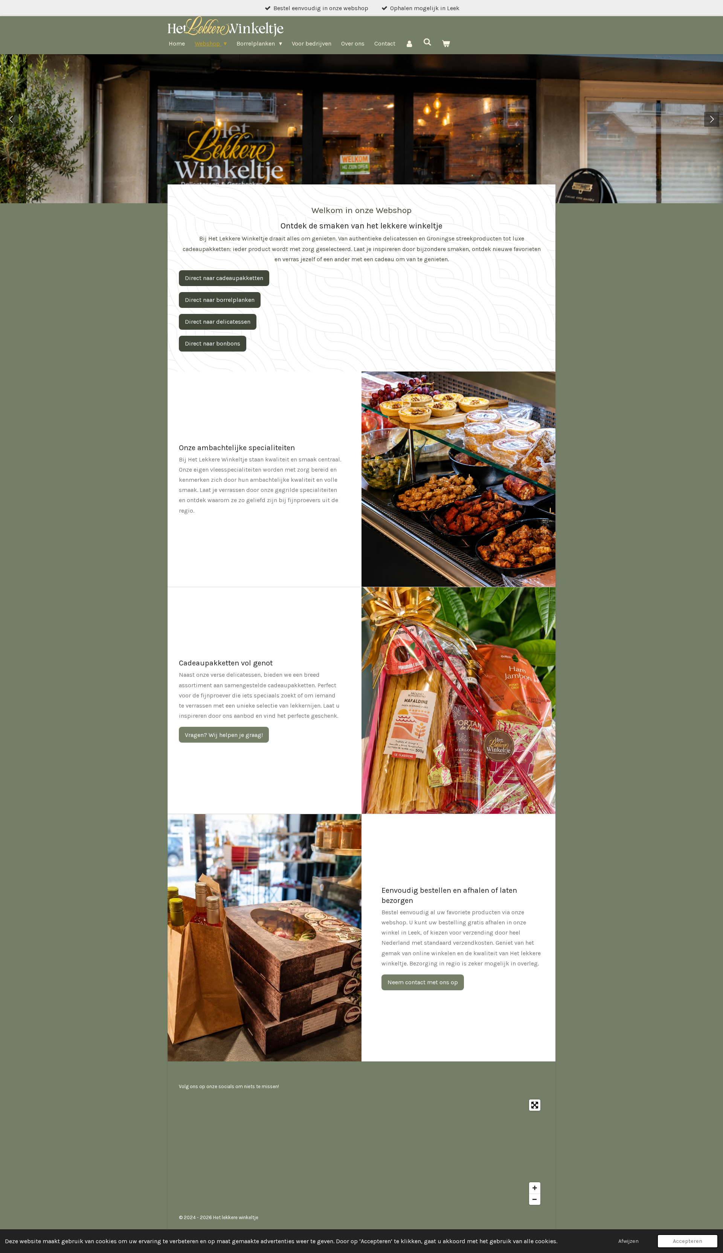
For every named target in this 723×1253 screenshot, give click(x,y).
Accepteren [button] (687, 1241)
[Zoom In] (534, 1188)
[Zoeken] (427, 42)
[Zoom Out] (534, 1199)
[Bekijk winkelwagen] (446, 43)
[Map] (361, 1152)
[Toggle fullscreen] (534, 1105)
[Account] (409, 43)
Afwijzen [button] (628, 1241)
